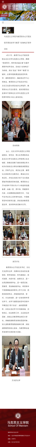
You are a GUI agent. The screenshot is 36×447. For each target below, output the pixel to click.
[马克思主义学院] (16, 6)
